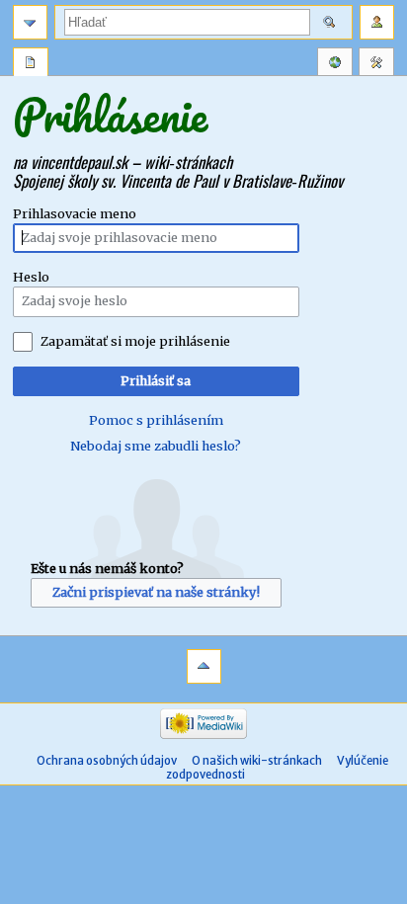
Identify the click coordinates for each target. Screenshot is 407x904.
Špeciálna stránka (30, 64)
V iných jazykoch (335, 64)
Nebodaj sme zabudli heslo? (155, 446)
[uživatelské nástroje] (377, 22)
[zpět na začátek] (204, 666)
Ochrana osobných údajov (107, 761)
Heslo (31, 277)
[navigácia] (30, 22)
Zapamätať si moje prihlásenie (135, 341)
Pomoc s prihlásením (156, 420)
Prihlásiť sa (156, 380)
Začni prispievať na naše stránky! (156, 592)
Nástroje (376, 64)
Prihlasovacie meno (74, 213)
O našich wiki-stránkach (257, 761)
